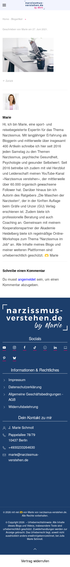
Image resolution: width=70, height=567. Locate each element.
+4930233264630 (21, 447)
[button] (4, 5)
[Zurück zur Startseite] (35, 5)
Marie (25, 29)
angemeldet (27, 279)
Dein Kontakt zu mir (35, 417)
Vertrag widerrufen (35, 560)
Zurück (9, 80)
